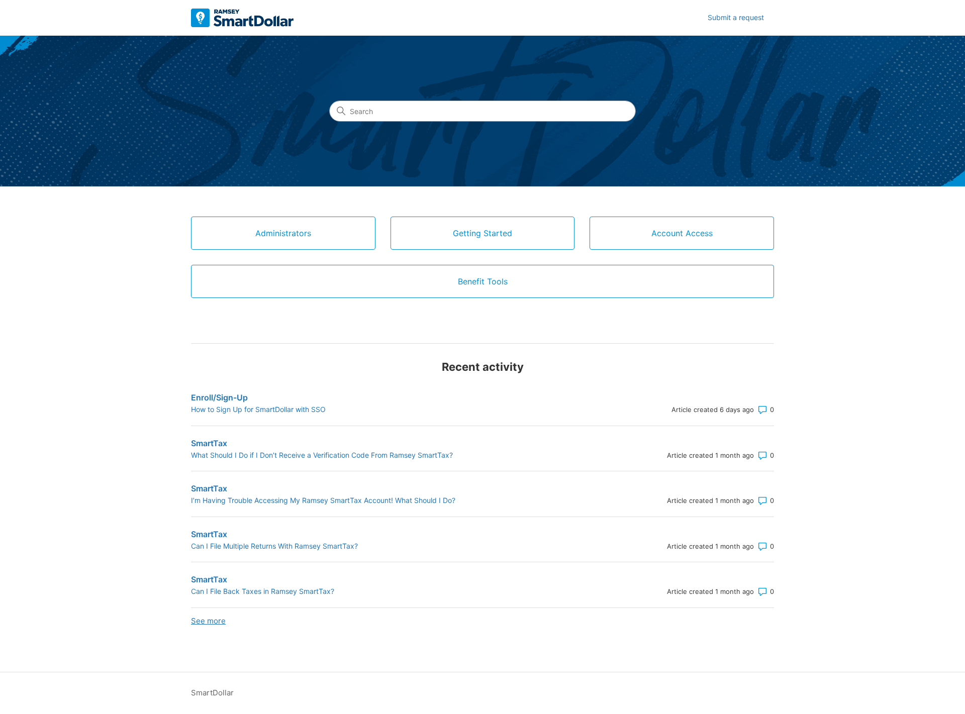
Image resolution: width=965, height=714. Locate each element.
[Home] (242, 18)
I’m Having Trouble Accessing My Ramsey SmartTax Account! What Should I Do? (323, 500)
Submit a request (736, 17)
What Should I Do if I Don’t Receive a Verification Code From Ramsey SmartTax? (322, 455)
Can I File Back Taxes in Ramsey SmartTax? (262, 591)
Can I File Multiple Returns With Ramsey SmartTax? (274, 546)
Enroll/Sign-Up (219, 397)
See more (208, 621)
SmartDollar (212, 692)
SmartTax (209, 443)
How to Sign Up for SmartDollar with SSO (258, 409)
